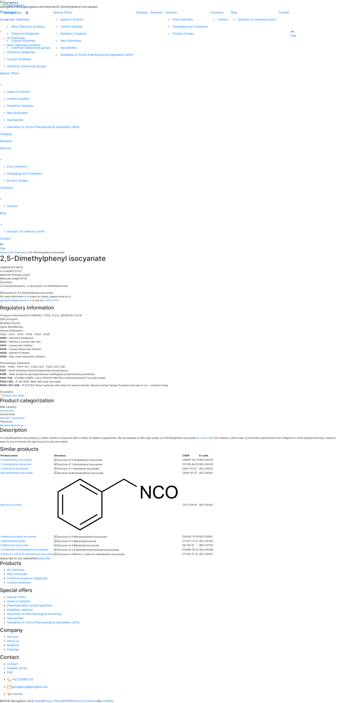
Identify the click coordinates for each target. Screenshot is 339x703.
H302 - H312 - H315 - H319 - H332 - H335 (25, 334)
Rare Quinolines (70, 40)
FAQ (9, 672)
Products (10, 12)
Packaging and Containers (190, 26)
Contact (284, 12)
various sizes (206, 437)
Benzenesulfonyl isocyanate (17, 472)
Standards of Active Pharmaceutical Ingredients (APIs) (96, 54)
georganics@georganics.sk (15, 300)
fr (292, 35)
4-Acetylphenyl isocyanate (16, 459)
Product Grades (183, 33)
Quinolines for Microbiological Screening (34, 614)
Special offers (16, 597)
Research (157, 12)
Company (217, 12)
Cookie (37, 701)
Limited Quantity (71, 26)
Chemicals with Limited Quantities (29, 605)
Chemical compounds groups (30, 47)
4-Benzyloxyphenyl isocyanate (18, 536)
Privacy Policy (52, 701)
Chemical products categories (27, 578)
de (294, 35)
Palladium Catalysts (73, 33)
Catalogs (142, 12)
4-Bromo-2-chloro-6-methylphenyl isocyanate (27, 553)
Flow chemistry (183, 19)
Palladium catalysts (20, 609)
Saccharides (68, 47)
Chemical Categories (25, 33)
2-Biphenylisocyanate (13, 540)
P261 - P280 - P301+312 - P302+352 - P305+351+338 (32, 366)
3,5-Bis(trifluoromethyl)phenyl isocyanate (24, 549)
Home (3, 252)
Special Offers (62, 12)
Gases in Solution (72, 19)
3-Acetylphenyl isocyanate (16, 464)
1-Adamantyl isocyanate (14, 468)
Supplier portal (17, 668)
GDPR (67, 701)
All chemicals (16, 570)
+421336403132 (22, 679)
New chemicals (17, 574)
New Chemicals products (28, 26)
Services (171, 12)
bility (108, 701)
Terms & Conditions (85, 701)
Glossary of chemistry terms (257, 19)
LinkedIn (17, 694)
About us (13, 641)
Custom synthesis (19, 582)
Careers (223, 19)
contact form (51, 300)
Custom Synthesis (23, 40)
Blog (234, 12)
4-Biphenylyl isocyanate (14, 545)
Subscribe (43, 558)
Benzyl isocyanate (11, 504)
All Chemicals (20, 19)
